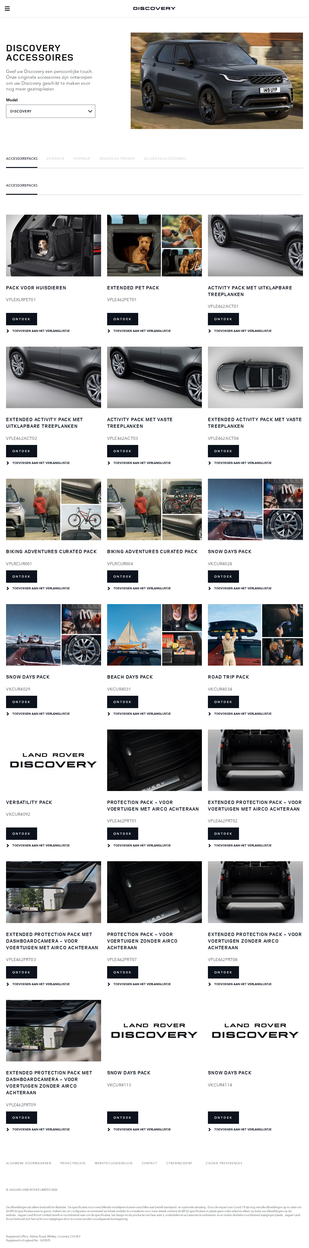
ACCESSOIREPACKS (21, 158)
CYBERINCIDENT (179, 1163)
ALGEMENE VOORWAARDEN (28, 1163)
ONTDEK (21, 319)
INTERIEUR (81, 158)
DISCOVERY (20, 111)
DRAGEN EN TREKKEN (117, 158)
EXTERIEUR (55, 158)
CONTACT (150, 1163)
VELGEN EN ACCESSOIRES (165, 158)
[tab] (21, 158)
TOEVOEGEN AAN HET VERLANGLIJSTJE (41, 331)
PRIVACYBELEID (72, 1163)
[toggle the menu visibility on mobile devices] (7, 8)
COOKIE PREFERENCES (224, 1163)
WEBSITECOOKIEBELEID (114, 1163)
